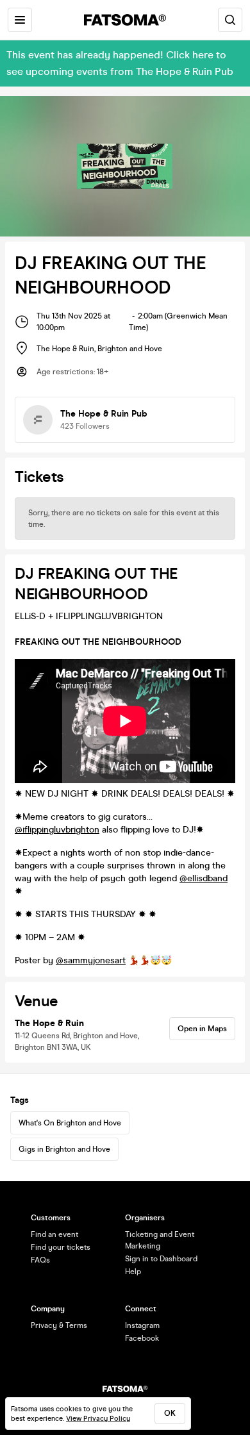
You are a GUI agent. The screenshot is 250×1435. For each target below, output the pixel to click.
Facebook (142, 1338)
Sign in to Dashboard (161, 1258)
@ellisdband (203, 878)
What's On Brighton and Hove (70, 1122)
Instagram (142, 1325)
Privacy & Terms (59, 1325)
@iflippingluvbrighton (57, 829)
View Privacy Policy (98, 1418)
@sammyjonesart (91, 960)
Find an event (54, 1234)
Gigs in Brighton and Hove (64, 1149)
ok (170, 1413)
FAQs (40, 1260)
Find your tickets (60, 1247)
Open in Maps (202, 1028)
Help (133, 1271)
